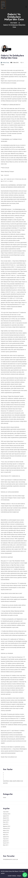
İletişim (19, 875)
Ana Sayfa (14, 23)
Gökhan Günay (5, 62)
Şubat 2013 (6, 816)
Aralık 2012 (6, 818)
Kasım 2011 (6, 843)
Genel (7, 49)
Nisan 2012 (6, 832)
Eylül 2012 (5, 824)
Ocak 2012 (5, 839)
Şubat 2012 (6, 836)
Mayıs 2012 (6, 830)
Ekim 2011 (5, 845)
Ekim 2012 (5, 822)
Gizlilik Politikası (12, 875)
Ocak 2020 (5, 811)
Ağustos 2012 (6, 826)
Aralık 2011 (6, 841)
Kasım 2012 (6, 820)
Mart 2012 (5, 834)
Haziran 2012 (6, 828)
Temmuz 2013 (6, 814)
